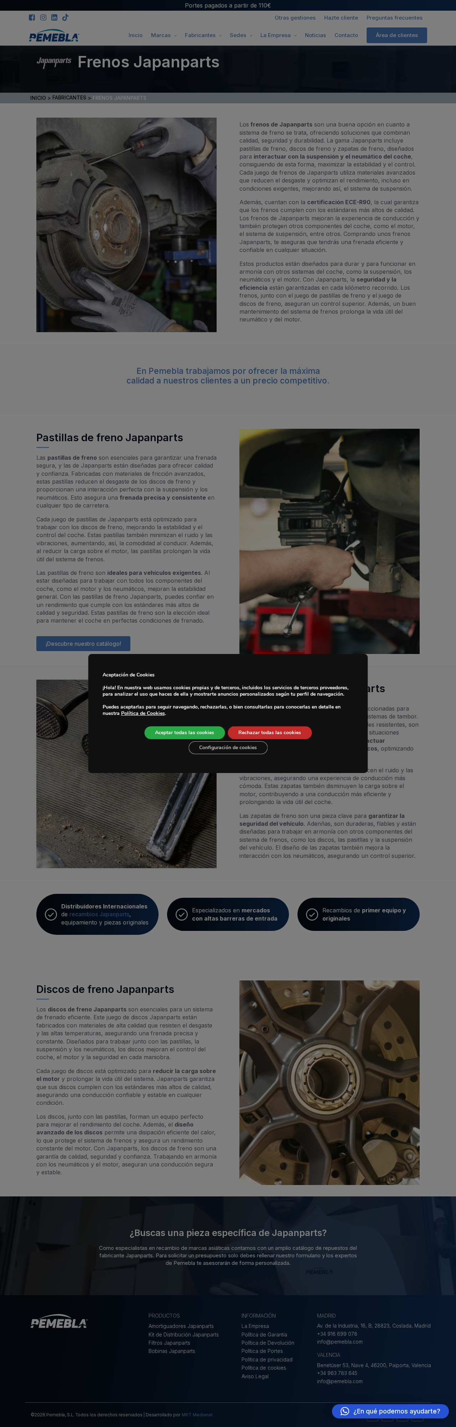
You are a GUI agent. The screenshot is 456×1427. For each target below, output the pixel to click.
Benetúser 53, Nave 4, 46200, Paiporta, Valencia (374, 1365)
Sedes (238, 35)
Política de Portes (262, 1351)
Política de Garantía (264, 1334)
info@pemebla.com (340, 1342)
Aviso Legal (255, 1376)
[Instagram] (43, 18)
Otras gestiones (295, 17)
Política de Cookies (143, 713)
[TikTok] (65, 18)
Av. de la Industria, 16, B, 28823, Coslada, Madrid (374, 1326)
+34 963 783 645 (337, 1373)
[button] (390, 1411)
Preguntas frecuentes (395, 17)
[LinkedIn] (54, 18)
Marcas (161, 35)
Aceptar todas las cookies (184, 732)
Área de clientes (397, 35)
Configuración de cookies (228, 747)
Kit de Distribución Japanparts (184, 1334)
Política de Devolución (268, 1343)
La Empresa (275, 35)
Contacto (346, 35)
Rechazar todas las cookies (269, 732)
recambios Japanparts (99, 914)
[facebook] (32, 18)
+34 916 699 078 (337, 1334)
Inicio (135, 35)
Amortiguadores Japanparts (181, 1326)
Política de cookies (264, 1368)
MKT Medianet (197, 1414)
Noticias (315, 35)
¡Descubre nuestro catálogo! (83, 643)
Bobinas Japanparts (172, 1351)
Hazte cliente (341, 17)
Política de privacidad (267, 1359)
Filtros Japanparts (169, 1343)
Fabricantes (200, 35)
